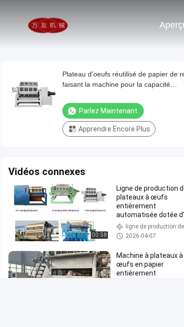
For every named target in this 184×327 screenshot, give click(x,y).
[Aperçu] (48, 24)
